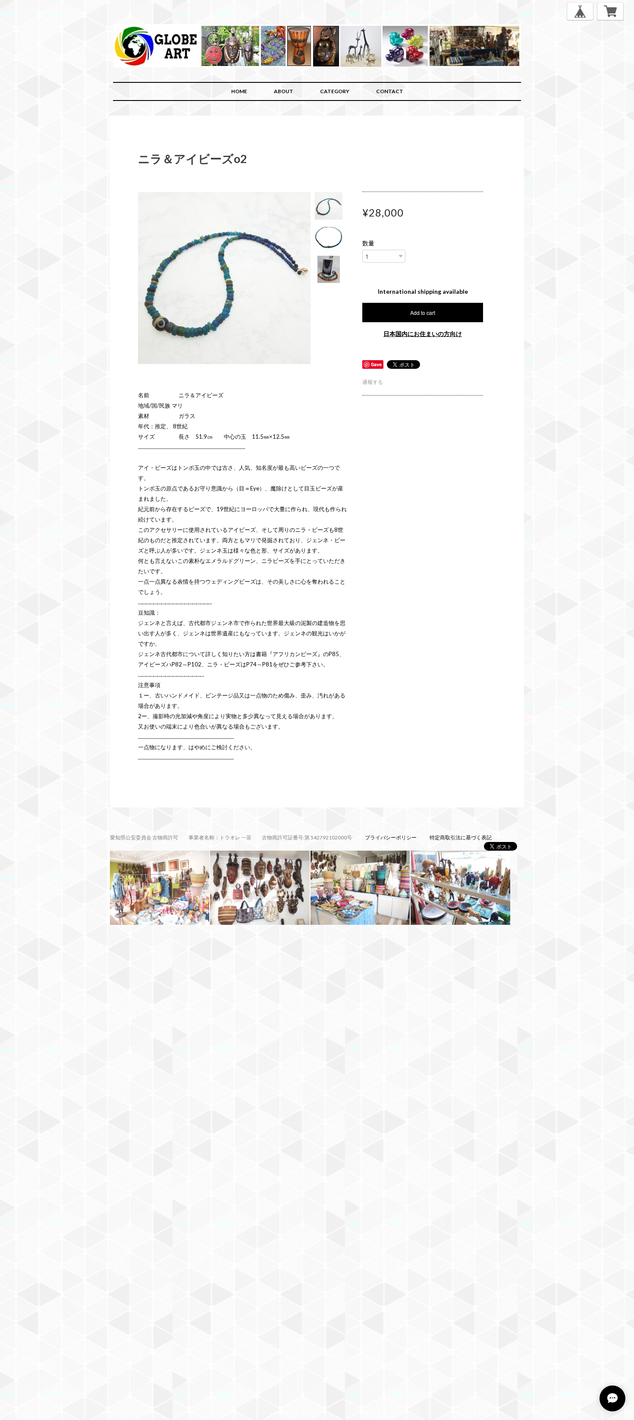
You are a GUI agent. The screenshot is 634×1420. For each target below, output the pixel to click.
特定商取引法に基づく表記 (461, 837)
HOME (239, 91)
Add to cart (422, 312)
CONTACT (389, 91)
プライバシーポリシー (391, 837)
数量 (368, 243)
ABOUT (283, 91)
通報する (372, 382)
